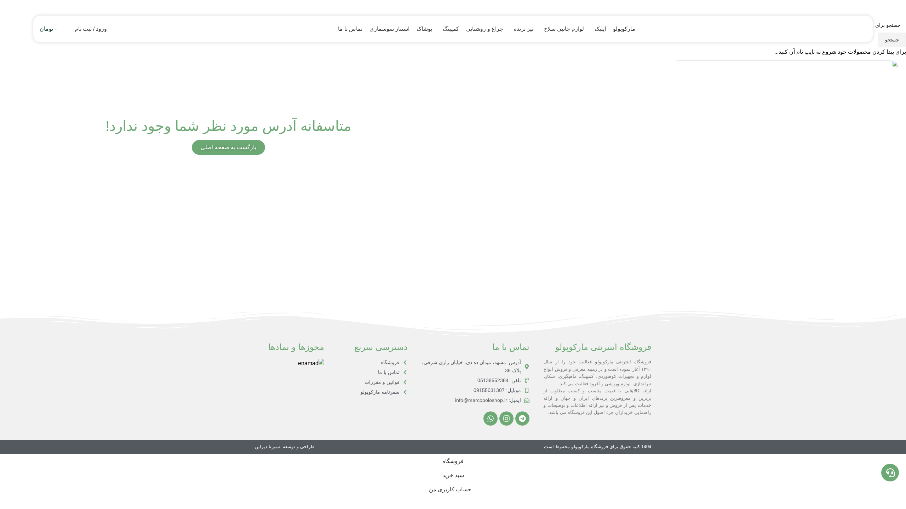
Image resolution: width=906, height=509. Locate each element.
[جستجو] (67, 29)
